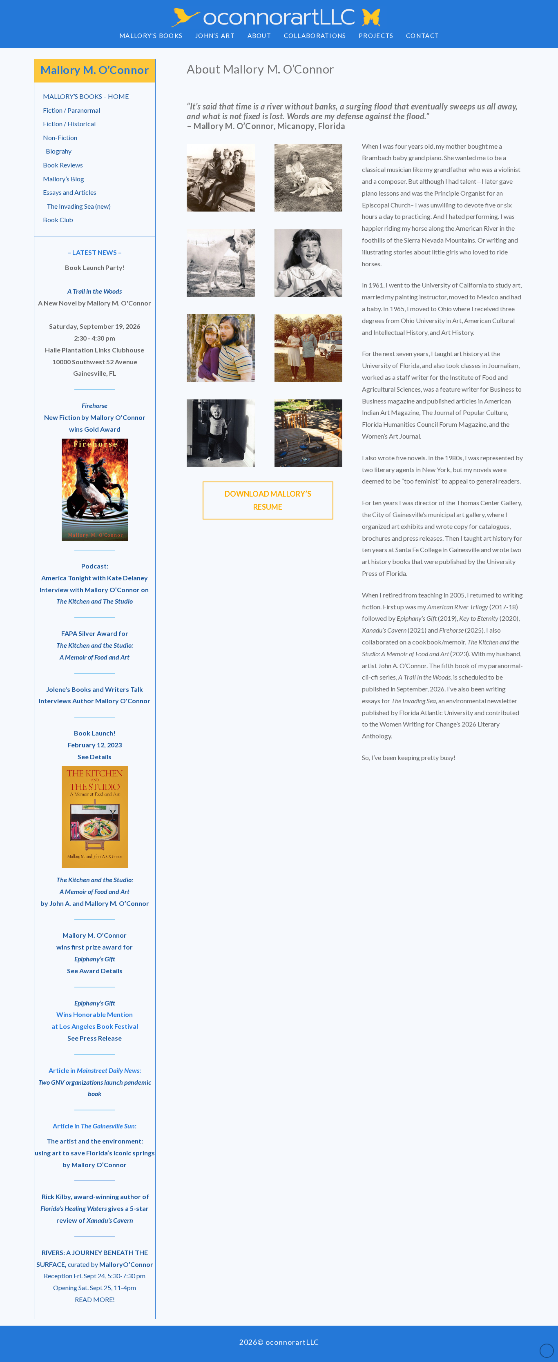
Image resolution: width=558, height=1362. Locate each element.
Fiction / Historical (69, 123)
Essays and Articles (69, 192)
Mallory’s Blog (63, 179)
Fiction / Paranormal (71, 110)
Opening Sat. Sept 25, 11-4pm (94, 1287)
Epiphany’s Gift (94, 1003)
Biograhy (58, 151)
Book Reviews (63, 165)
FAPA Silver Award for (94, 645)
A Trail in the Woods (94, 291)
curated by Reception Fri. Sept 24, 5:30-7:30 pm (94, 1264)
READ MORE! (95, 1299)
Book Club (58, 219)
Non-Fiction (60, 137)
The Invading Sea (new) (79, 206)
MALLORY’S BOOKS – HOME (86, 96)
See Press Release (94, 1038)
